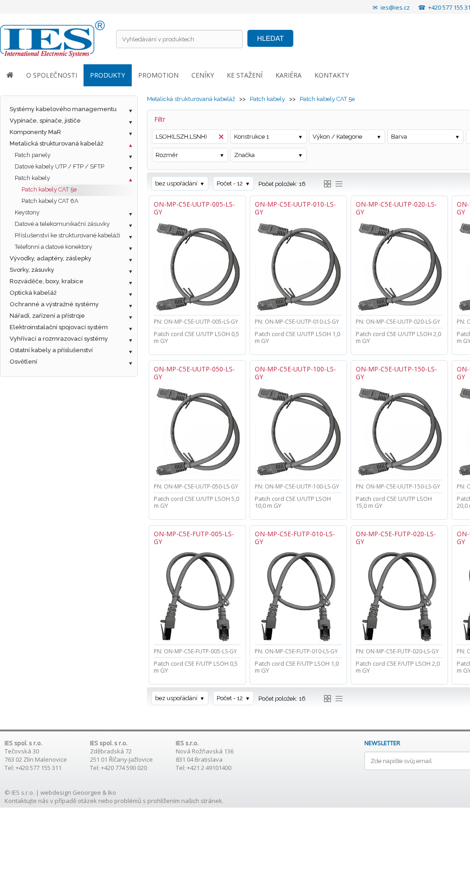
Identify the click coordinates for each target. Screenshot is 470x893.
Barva (399, 136)
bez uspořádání (176, 183)
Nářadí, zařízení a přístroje (47, 315)
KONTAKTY (331, 75)
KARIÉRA (288, 75)
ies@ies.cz (395, 7)
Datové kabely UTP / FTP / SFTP (59, 166)
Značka (244, 155)
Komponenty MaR (35, 132)
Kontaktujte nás (27, 801)
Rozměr (167, 155)
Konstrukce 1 (251, 136)
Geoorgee (87, 792)
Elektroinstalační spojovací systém (59, 327)
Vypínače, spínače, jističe (45, 120)
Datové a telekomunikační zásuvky (62, 223)
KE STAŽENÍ (245, 75)
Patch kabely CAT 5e (49, 189)
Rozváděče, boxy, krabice (47, 281)
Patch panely (32, 155)
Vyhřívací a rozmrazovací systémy (59, 338)
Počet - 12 (230, 183)
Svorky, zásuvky (32, 269)
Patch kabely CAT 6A (50, 200)
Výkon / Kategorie (337, 136)
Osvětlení (23, 361)
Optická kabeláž (33, 292)
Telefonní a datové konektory (53, 246)
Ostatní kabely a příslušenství (51, 350)
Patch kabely (32, 177)
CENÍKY (202, 75)
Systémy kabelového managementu (63, 109)
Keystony (27, 212)
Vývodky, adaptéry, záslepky (50, 258)
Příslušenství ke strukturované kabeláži (67, 235)
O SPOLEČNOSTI (51, 75)
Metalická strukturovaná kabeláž (56, 143)
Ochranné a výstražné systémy (54, 304)
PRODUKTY (107, 75)
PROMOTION (158, 75)
